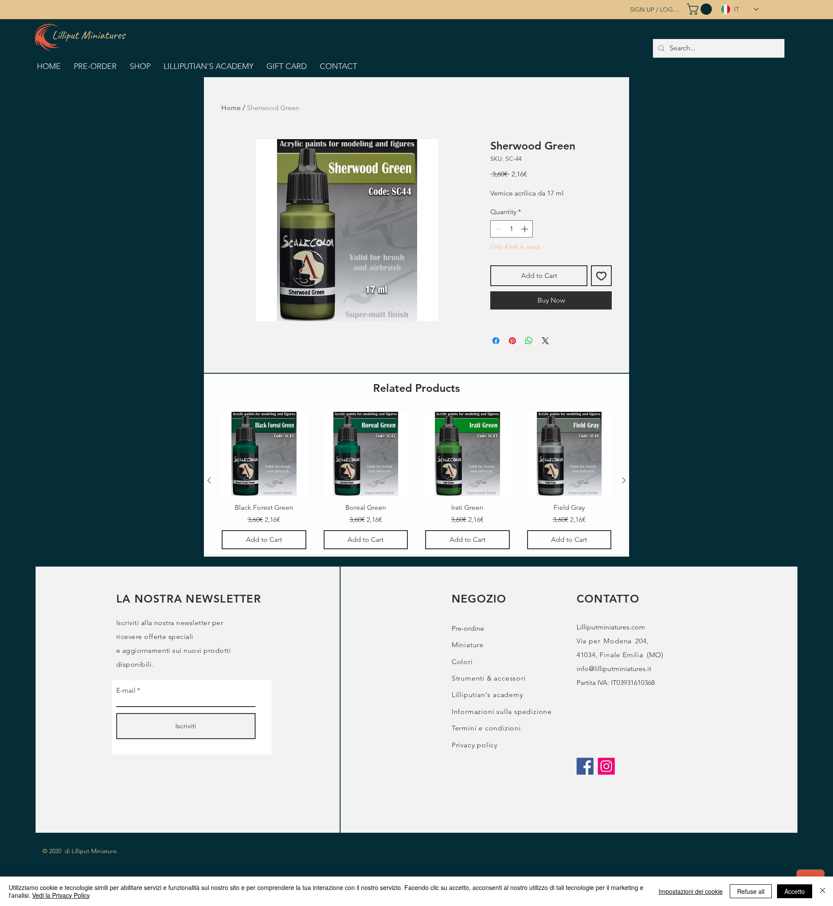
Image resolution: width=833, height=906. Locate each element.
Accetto (794, 891)
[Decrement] (498, 229)
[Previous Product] (209, 480)
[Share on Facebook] (496, 341)
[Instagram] (606, 766)
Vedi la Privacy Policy (61, 895)
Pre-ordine (468, 628)
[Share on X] (545, 341)
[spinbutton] (511, 229)
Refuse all (750, 891)
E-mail (125, 690)
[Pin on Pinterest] (512, 341)
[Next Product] (624, 480)
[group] (416, 480)
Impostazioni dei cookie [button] (691, 891)
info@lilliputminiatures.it (614, 669)
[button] (701, 9)
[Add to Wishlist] (601, 275)
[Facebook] (585, 766)
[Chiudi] (822, 891)
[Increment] (525, 229)
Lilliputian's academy (487, 695)
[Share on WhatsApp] (529, 341)
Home (231, 108)
